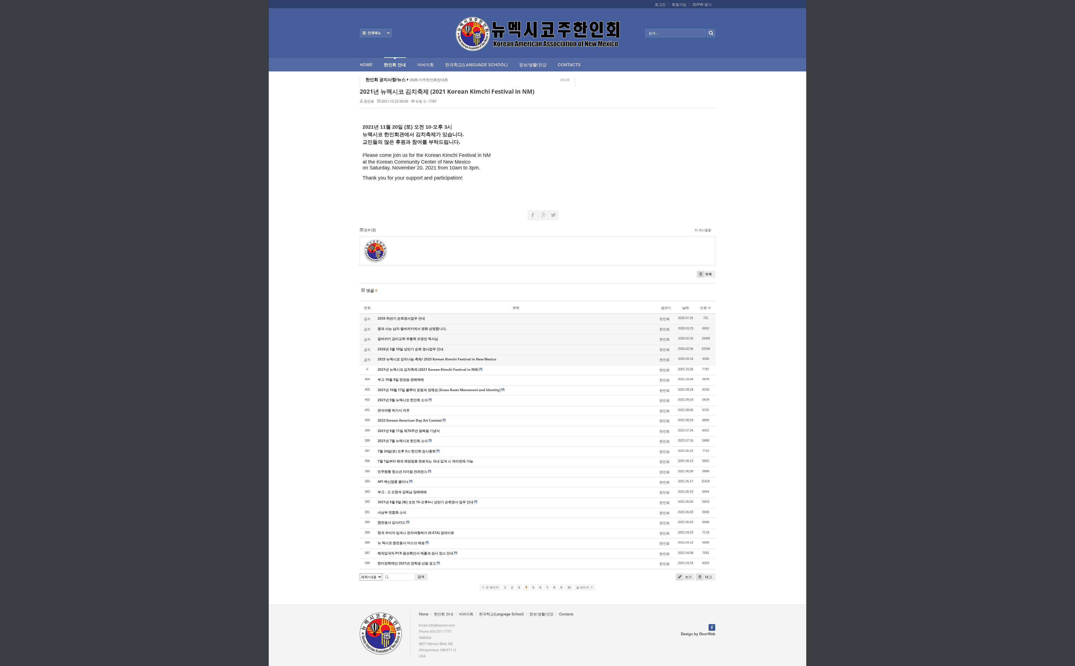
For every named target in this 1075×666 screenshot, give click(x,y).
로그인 (660, 4)
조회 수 (705, 307)
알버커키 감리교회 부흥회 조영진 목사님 (408, 338)
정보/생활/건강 (532, 65)
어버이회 (425, 65)
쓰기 (688, 577)
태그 (708, 577)
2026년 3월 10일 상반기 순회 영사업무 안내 (410, 349)
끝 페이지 (583, 587)
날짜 (685, 307)
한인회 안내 (395, 65)
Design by (698, 633)
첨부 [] (369, 230)
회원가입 (679, 4)
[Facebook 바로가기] (712, 626)
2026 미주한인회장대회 (429, 79)
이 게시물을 (703, 230)
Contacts (569, 65)
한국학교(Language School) (476, 65)
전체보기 (376, 33)
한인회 (369, 101)
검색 (421, 576)
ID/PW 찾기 (702, 4)
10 (569, 587)
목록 (708, 274)
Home (366, 65)
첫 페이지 (492, 587)
